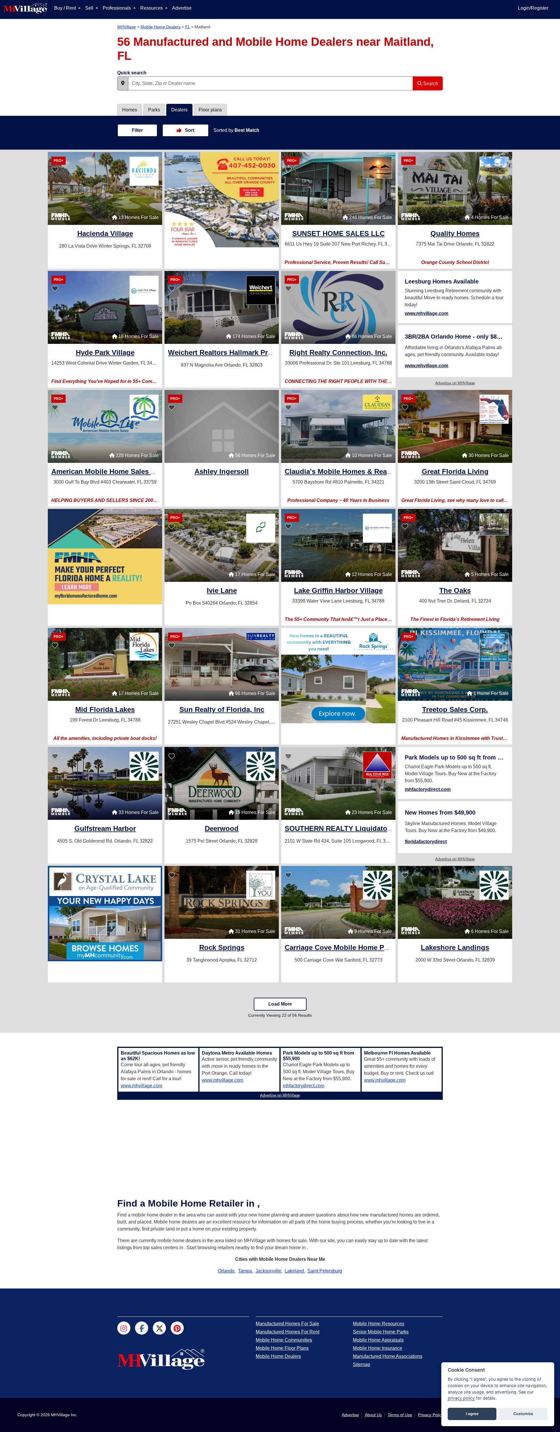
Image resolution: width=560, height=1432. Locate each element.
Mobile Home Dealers (161, 26)
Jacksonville (268, 1270)
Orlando (226, 1270)
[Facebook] (141, 1328)
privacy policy (461, 1398)
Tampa (245, 1270)
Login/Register (533, 8)
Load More (280, 1004)
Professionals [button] (117, 8)
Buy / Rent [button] (65, 8)
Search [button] (430, 83)
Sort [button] (189, 130)
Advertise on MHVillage (455, 383)
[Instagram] (123, 1328)
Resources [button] (152, 8)
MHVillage (126, 26)
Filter (137, 130)
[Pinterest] (177, 1328)
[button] (122, 83)
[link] (105, 234)
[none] (221, 199)
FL (187, 26)
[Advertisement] (280, 1143)
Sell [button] (89, 8)
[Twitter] (159, 1328)
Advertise (182, 8)
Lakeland (294, 1270)
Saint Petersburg (324, 1270)
